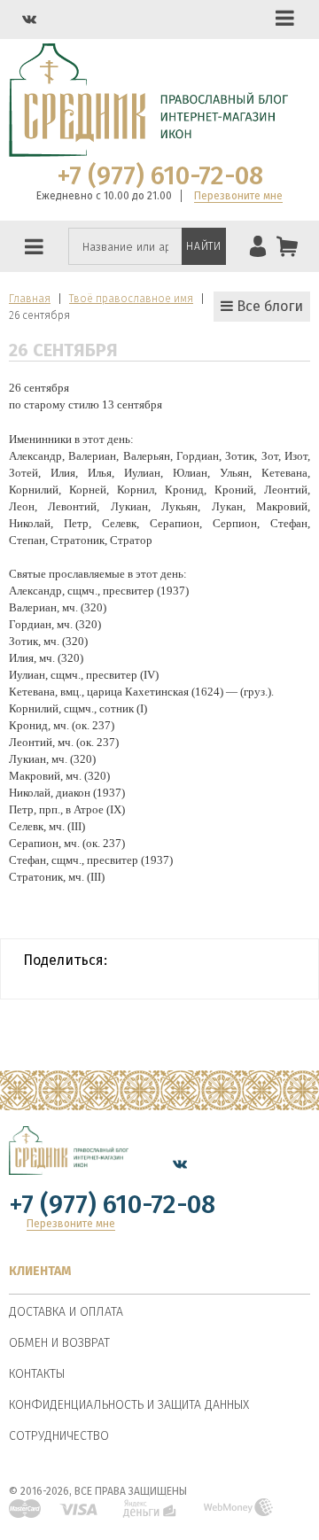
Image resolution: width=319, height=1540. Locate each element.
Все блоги (268, 306)
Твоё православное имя (131, 298)
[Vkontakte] (29, 19)
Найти (203, 246)
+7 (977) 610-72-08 (160, 176)
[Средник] (68, 1163)
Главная (30, 298)
